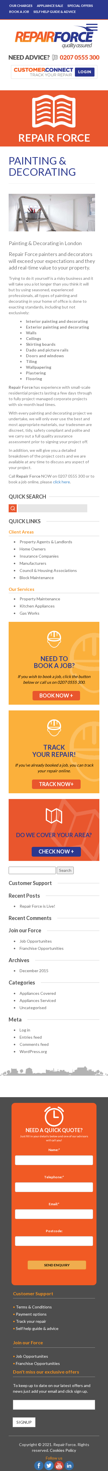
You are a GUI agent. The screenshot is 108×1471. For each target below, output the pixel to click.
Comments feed (34, 1044)
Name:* (54, 1150)
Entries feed (31, 1037)
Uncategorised (33, 1007)
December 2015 (34, 970)
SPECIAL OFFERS (80, 5)
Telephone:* (54, 1177)
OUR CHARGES (21, 5)
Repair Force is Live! (37, 906)
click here (61, 481)
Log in (25, 1029)
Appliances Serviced (38, 1000)
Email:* (54, 1204)
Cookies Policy (63, 1450)
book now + (56, 695)
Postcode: (54, 1231)
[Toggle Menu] (92, 27)
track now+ (56, 784)
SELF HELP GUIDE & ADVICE (54, 11)
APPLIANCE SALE (50, 5)
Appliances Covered (38, 993)
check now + (56, 851)
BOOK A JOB (19, 11)
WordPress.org (33, 1051)
